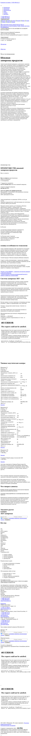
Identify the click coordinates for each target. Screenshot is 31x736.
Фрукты (18, 24)
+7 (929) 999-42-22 (5, 16)
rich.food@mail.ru (5, 616)
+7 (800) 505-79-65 (5, 17)
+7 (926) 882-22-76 (5, 612)
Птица (10, 24)
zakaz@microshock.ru (6, 600)
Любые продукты (25, 26)
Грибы (18, 26)
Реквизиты (3, 603)
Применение (6, 7)
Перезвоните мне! (5, 19)
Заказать (3, 404)
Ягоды (22, 24)
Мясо (2, 24)
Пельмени (14, 26)
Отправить (7, 519)
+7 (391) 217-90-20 (5, 607)
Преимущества (7, 10)
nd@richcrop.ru (4, 615)
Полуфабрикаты (5, 27)
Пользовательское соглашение (8, 725)
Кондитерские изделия (6, 26)
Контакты (5, 14)
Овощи (14, 24)
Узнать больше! (4, 37)
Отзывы (5, 12)
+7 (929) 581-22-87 (5, 614)
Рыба (4, 24)
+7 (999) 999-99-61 (5, 599)
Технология (6, 8)
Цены (4, 11)
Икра (7, 24)
